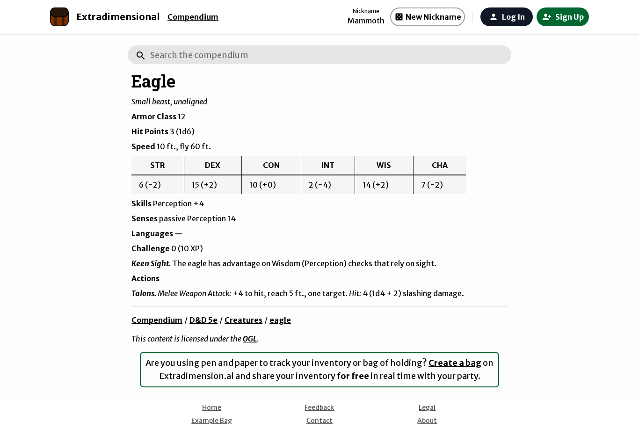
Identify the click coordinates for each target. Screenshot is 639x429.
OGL (250, 338)
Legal (427, 407)
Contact (319, 420)
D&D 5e (203, 320)
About (427, 420)
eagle (280, 320)
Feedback (319, 407)
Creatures (243, 320)
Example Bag (211, 420)
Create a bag (454, 362)
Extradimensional (118, 16)
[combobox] (319, 54)
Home (211, 407)
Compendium (192, 17)
